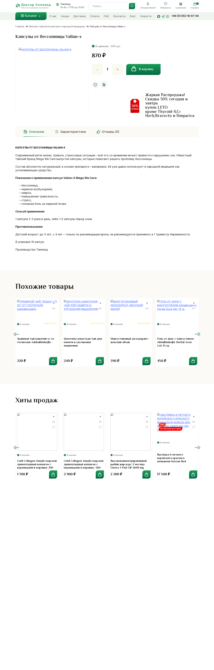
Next (197, 334)
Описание (36, 132)
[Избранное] (165, 3)
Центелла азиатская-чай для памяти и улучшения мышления (83, 342)
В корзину (146, 69)
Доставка (79, 16)
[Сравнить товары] (180, 3)
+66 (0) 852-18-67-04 (185, 15)
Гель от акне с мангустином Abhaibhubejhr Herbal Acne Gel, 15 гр (175, 342)
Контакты (119, 16)
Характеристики (73, 132)
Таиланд (65, 4)
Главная (19, 26)
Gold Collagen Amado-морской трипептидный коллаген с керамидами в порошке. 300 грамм (83, 466)
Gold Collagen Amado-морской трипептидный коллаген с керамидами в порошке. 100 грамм (37, 466)
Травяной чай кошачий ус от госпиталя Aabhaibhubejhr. (35, 341)
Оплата (94, 16)
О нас (52, 16)
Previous (16, 334)
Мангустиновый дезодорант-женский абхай (129, 341)
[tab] (34, 132)
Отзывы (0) (110, 132)
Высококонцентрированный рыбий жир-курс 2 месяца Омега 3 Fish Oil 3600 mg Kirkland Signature (128, 466)
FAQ (106, 16)
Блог (133, 16)
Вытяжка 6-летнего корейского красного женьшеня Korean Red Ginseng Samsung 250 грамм (175, 460)
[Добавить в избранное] (95, 84)
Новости (145, 16)
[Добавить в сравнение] (103, 84)
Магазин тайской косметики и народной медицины (57, 26)
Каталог (31, 16)
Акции (65, 16)
